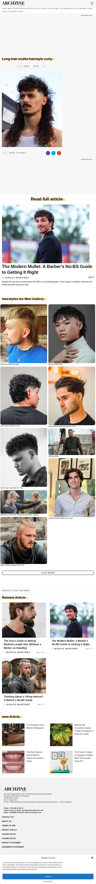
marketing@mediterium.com (32, 810)
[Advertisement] (23, 34)
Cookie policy (9, 834)
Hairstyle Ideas (33, 8)
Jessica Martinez (17, 278)
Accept (48, 876)
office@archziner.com (33, 812)
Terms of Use (8, 826)
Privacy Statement (11, 843)
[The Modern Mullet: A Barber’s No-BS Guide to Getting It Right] (72, 620)
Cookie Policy (9, 838)
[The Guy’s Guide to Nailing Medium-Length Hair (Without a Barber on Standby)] (24, 620)
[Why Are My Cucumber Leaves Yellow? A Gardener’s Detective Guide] (61, 734)
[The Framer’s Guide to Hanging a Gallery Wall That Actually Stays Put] (61, 762)
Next (37, 66)
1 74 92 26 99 (12, 800)
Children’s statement (13, 847)
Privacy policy (9, 830)
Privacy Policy (48, 881)
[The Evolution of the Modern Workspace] (13, 734)
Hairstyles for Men (50, 8)
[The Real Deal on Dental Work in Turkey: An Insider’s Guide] (13, 762)
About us (6, 821)
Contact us (8, 817)
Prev (26, 66)
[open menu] (92, 3)
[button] (92, 857)
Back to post (17, 153)
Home (4, 8)
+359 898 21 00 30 (16, 808)
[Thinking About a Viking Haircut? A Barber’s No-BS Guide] (24, 675)
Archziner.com (15, 4)
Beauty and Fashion (16, 8)
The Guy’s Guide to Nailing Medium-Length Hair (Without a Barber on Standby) (22, 644)
